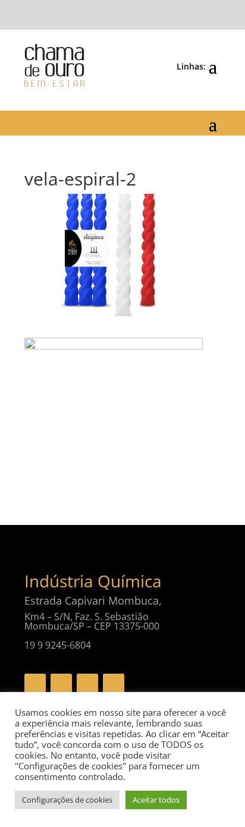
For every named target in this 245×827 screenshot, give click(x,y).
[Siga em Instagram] (87, 684)
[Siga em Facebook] (35, 684)
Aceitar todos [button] (156, 799)
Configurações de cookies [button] (67, 799)
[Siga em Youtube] (61, 684)
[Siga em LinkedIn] (113, 684)
